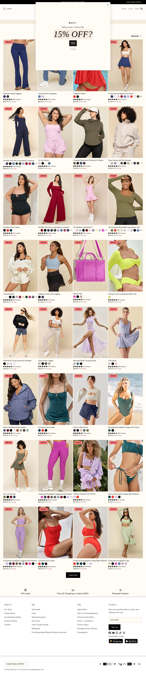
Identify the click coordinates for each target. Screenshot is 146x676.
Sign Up (114, 627)
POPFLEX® (13, 669)
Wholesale (36, 628)
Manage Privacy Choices (87, 628)
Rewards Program (39, 617)
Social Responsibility (12, 617)
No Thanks (73, 49)
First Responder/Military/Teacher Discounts (49, 632)
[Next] (141, 96)
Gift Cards (36, 621)
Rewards (124, 9)
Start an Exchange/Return (87, 613)
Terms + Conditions (85, 621)
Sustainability (9, 613)
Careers (7, 625)
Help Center (82, 609)
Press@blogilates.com (36, 669)
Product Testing (10, 621)
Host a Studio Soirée (40, 625)
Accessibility (82, 632)
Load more (73, 575)
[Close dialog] (108, 5)
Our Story (8, 609)
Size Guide (36, 609)
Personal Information (85, 617)
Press (34, 613)
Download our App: (116, 636)
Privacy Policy (83, 625)
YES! (73, 43)
